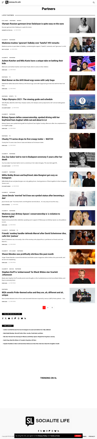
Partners (13, 20)
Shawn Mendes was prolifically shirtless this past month (28, 254)
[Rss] (25, 318)
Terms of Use (55, 436)
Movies (11, 268)
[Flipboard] (15, 318)
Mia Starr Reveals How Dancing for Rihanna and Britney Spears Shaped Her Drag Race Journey (29, 336)
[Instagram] (12, 318)
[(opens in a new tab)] (82, 25)
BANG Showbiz (6, 204)
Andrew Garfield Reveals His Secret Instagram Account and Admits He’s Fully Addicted (27, 329)
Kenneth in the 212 (7, 30)
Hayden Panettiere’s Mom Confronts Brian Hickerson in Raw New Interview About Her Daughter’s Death (31, 343)
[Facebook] (3, 318)
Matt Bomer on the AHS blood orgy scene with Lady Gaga (28, 80)
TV (10, 77)
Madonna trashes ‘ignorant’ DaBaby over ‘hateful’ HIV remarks (30, 43)
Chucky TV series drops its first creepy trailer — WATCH (27, 139)
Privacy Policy (42, 436)
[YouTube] (9, 318)
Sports (19, 20)
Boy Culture (5, 49)
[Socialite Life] (13, 2)
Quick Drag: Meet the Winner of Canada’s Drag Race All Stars (19, 340)
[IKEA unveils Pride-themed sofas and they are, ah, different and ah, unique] (82, 295)
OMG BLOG (4, 69)
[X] (6, 318)
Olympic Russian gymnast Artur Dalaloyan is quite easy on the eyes (33, 24)
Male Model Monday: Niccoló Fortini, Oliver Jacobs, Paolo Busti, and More (23, 333)
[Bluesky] (22, 318)
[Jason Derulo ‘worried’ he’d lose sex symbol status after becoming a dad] (82, 198)
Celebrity (5, 39)
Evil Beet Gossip (6, 107)
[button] (77, 436)
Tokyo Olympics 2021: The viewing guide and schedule (27, 99)
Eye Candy (5, 20)
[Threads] (18, 318)
